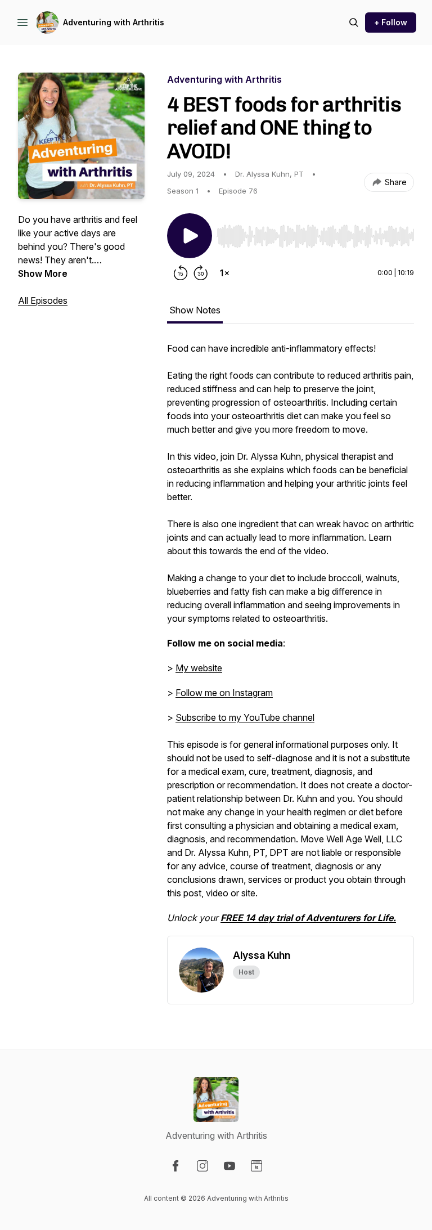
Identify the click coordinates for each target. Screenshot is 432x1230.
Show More (43, 273)
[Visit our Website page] (256, 1165)
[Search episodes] (353, 22)
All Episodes (43, 300)
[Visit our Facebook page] (175, 1165)
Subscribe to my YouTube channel (245, 717)
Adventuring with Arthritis (113, 22)
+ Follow (390, 22)
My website (199, 668)
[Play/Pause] (189, 235)
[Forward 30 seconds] (201, 273)
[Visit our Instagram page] (202, 1165)
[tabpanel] (290, 639)
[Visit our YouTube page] (229, 1165)
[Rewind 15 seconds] (180, 273)
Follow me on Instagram (224, 692)
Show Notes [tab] (194, 310)
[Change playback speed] (224, 273)
